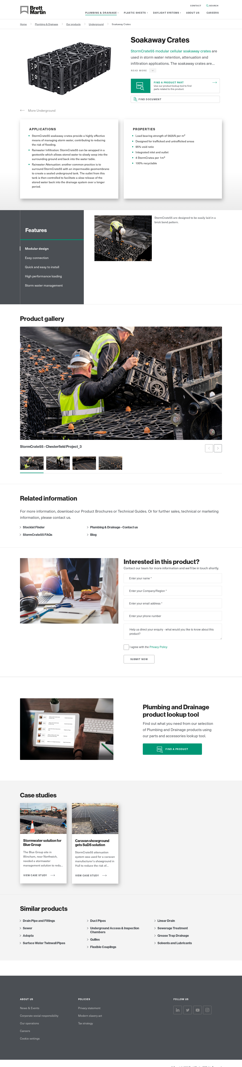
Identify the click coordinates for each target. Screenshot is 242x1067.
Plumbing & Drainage (46, 24)
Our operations (29, 1023)
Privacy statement (89, 1008)
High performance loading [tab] (43, 276)
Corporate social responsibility (39, 1015)
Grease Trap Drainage (173, 936)
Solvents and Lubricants (174, 943)
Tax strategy (85, 1023)
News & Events (29, 1008)
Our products (73, 24)
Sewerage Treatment (172, 928)
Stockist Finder (34, 527)
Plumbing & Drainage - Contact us (114, 527)
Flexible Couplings (103, 947)
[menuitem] (101, 12)
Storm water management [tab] (44, 285)
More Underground (41, 110)
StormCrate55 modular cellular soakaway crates (171, 51)
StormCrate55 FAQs (37, 535)
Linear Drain (166, 921)
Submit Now (139, 659)
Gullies (95, 940)
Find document (150, 99)
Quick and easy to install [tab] (42, 266)
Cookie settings (30, 1038)
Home (23, 24)
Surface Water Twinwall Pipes (44, 943)
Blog (93, 535)
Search (213, 5)
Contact (195, 5)
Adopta (28, 936)
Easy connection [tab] (37, 257)
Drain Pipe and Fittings (39, 921)
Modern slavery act (90, 1015)
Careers (25, 1031)
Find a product (176, 749)
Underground (96, 24)
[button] (143, 70)
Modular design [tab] (37, 248)
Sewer (27, 928)
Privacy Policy (158, 647)
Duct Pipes (98, 921)
